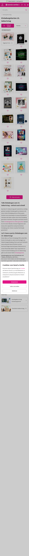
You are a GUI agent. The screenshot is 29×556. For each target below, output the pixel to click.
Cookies (23, 268)
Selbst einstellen (14, 286)
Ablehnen (14, 291)
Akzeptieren (14, 282)
